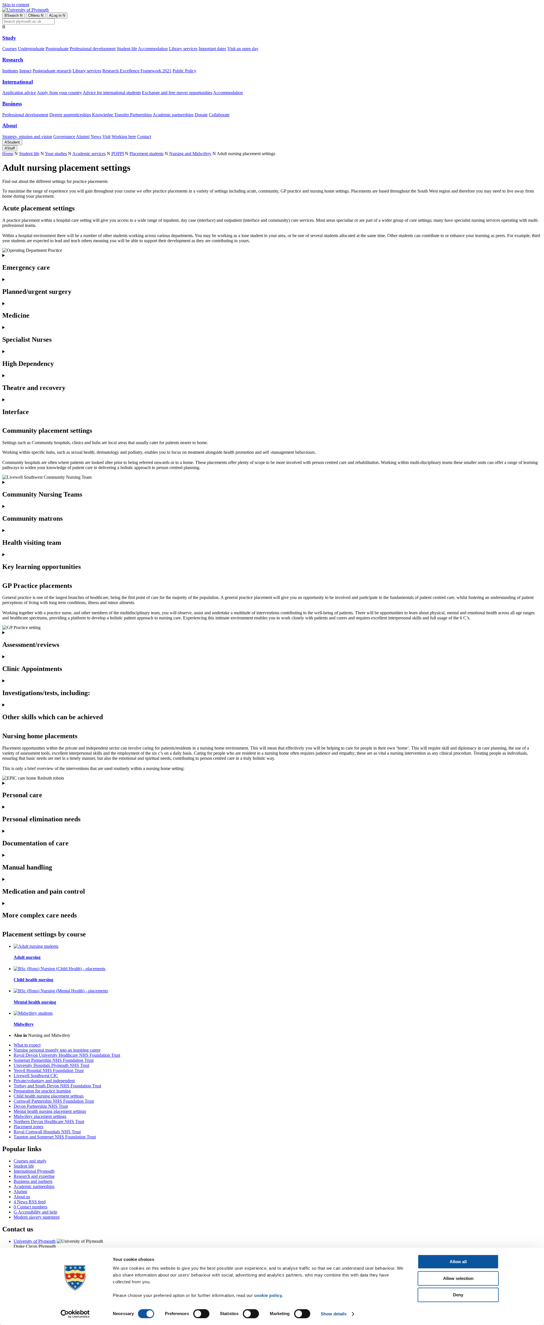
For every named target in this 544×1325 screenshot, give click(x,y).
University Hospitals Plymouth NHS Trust (51, 1065)
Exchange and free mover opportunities (177, 92)
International (17, 82)
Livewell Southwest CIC (36, 1075)
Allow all (458, 1261)
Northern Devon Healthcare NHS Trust (49, 1121)
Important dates (212, 48)
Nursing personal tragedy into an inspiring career (57, 1050)
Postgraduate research (52, 70)
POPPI (117, 153)
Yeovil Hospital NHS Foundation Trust (49, 1070)
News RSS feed (30, 1201)
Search (13, 15)
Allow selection (458, 1278)
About (9, 125)
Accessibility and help (35, 1212)
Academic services (89, 153)
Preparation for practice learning (42, 1090)
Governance (64, 136)
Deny (458, 1294)
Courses (9, 48)
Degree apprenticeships (70, 114)
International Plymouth (34, 1171)
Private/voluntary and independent (44, 1080)
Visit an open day (242, 48)
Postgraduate (57, 48)
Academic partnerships (173, 114)
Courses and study (30, 1161)
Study (9, 38)
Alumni (83, 136)
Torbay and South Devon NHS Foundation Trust (57, 1085)
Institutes (10, 70)
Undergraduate (31, 48)
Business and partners (33, 1181)
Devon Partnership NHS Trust (41, 1106)
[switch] (201, 1313)
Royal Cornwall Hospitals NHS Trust (47, 1131)
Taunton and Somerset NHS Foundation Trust (55, 1136)
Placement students (146, 153)
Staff (10, 148)
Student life (127, 48)
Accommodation (153, 48)
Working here (124, 136)
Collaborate (219, 114)
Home (7, 153)
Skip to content (15, 4)
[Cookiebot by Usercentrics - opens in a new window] (75, 1314)
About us (22, 1196)
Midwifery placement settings (40, 1116)
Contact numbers (30, 1206)
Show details (334, 1313)
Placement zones (28, 1126)
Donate (201, 114)
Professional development (93, 48)
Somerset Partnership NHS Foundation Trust (54, 1060)
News (96, 136)
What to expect (27, 1045)
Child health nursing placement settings (49, 1096)
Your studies (56, 153)
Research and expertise (34, 1176)
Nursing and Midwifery (190, 153)
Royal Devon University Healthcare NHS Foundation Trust (67, 1055)
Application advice (19, 92)
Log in (57, 15)
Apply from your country (59, 92)
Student (12, 142)
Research (12, 60)
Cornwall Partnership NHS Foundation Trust (54, 1101)
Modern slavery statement (37, 1217)
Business (12, 104)
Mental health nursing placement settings (50, 1111)
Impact (25, 70)
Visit (106, 136)
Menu (35, 15)
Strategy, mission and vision (27, 136)
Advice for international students (112, 92)
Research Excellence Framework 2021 (136, 70)
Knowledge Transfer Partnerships (122, 114)
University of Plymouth (35, 1241)
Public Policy (184, 70)
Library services (183, 48)
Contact (144, 136)
